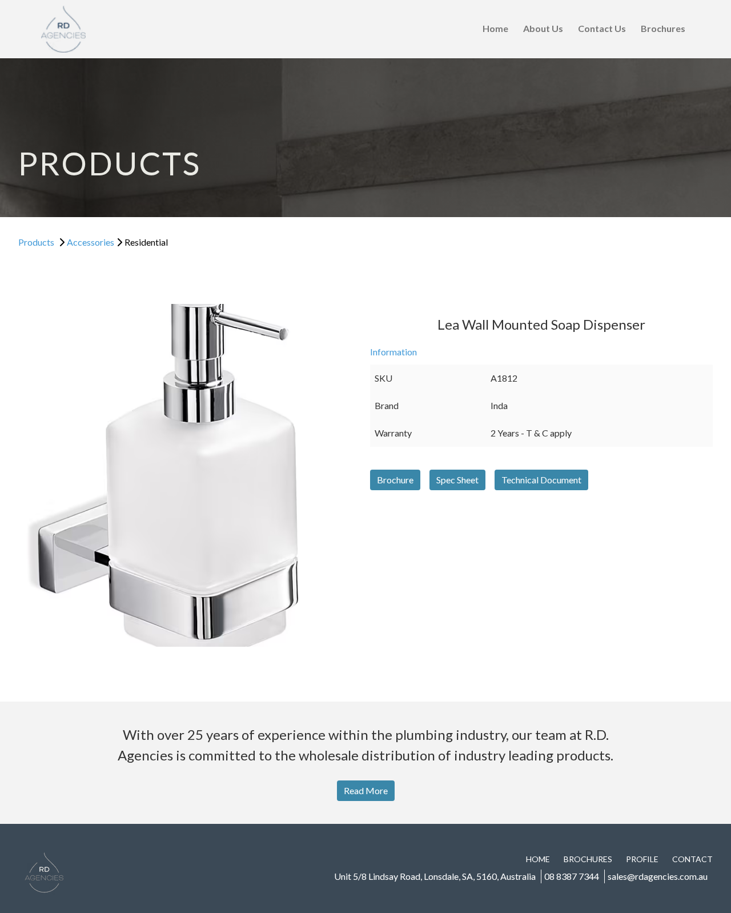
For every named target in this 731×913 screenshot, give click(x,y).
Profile (642, 859)
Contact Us (602, 28)
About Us (543, 28)
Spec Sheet (457, 479)
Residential (146, 242)
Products (36, 242)
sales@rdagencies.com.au (658, 876)
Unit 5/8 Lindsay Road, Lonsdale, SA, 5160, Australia (435, 876)
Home (495, 28)
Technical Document (541, 479)
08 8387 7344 (571, 876)
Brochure (395, 479)
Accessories (90, 242)
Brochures (663, 28)
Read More (366, 790)
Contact (692, 859)
